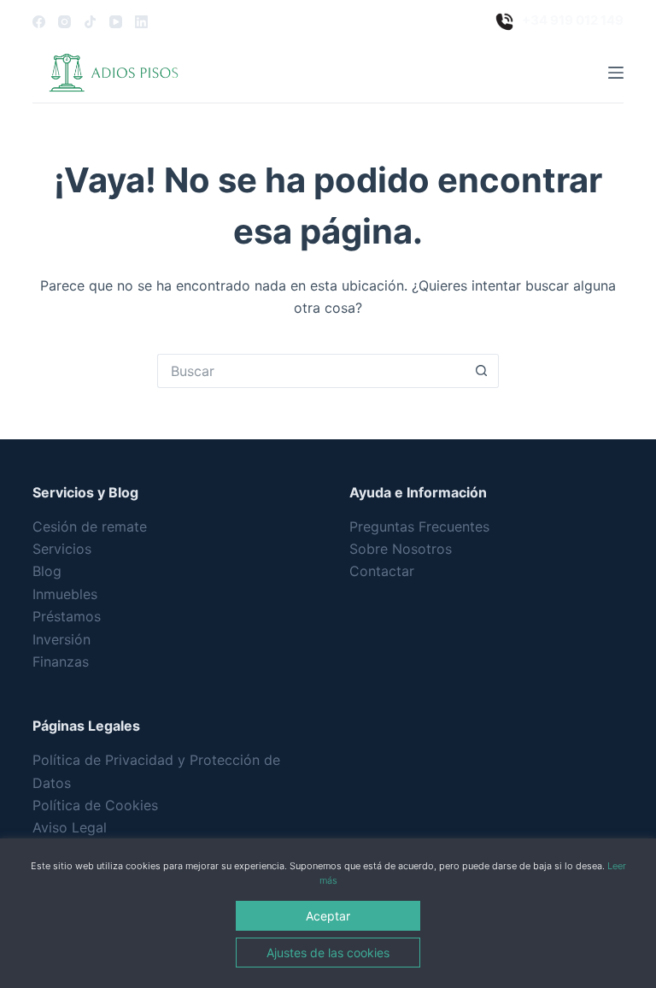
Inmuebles (64, 594)
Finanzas (60, 661)
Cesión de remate (89, 526)
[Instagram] (64, 21)
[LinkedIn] (141, 21)
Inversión (61, 639)
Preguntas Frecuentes (419, 526)
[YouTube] (115, 21)
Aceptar (328, 916)
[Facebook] (38, 21)
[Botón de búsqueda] (482, 371)
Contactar (381, 570)
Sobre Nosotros (400, 548)
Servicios (61, 548)
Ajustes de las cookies (328, 952)
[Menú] (616, 72)
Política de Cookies (95, 805)
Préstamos (66, 616)
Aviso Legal (69, 827)
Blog (47, 570)
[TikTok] (90, 21)
